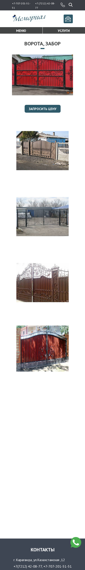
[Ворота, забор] (42, 94)
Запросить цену (42, 109)
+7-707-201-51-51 (57, 566)
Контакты (42, 550)
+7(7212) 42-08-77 (28, 566)
